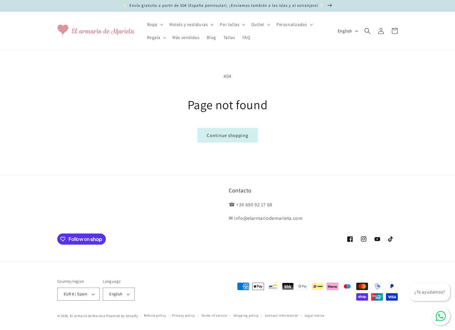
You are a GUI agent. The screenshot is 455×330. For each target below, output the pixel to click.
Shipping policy (246, 315)
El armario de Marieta (88, 316)
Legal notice (314, 315)
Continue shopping (228, 135)
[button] (154, 24)
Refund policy (155, 315)
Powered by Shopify (122, 316)
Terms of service (214, 315)
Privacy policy (183, 315)
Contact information (281, 315)
